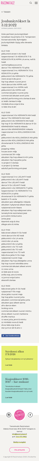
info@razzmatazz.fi (19, 434)
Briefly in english (19, 442)
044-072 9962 (21, 437)
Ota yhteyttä (19, 450)
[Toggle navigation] (36, 3)
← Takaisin (6, 12)
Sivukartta (32, 457)
